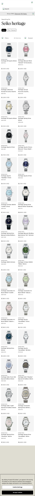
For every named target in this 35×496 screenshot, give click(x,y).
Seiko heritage (13, 23)
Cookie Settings (17, 487)
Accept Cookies (17, 492)
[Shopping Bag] (32, 3)
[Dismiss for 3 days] (33, 13)
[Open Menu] (2, 4)
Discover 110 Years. (21, 13)
